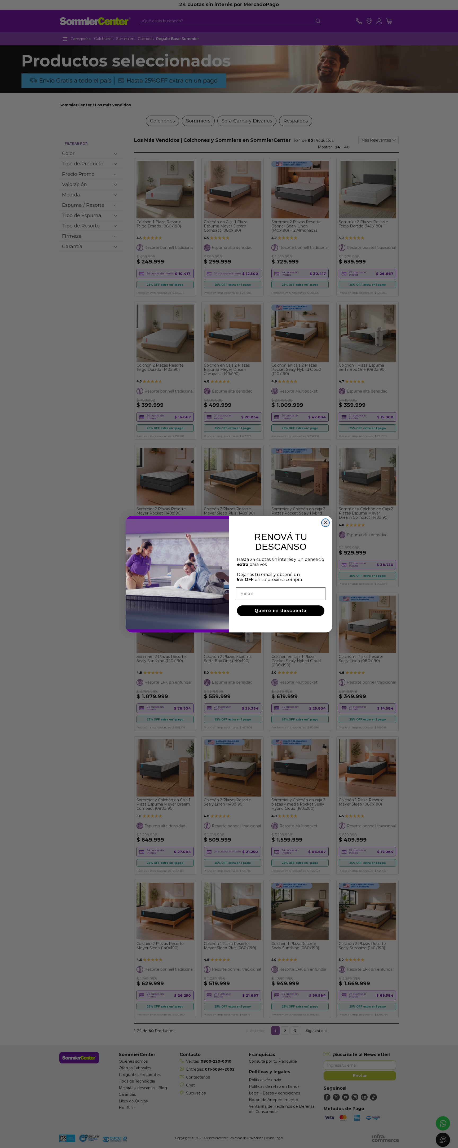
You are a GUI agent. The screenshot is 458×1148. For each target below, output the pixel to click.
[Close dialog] (325, 522)
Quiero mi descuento (281, 610)
